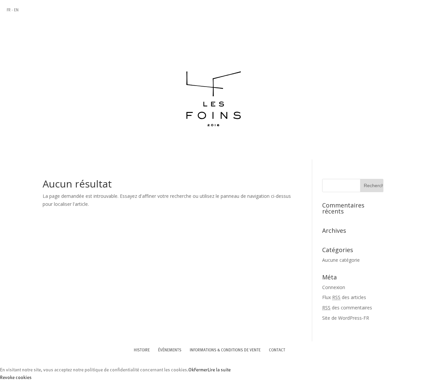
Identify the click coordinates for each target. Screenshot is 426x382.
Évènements (169, 350)
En (16, 10)
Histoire (142, 350)
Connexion (333, 287)
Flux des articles (344, 297)
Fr (9, 10)
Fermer (201, 370)
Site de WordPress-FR (345, 318)
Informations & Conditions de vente (225, 350)
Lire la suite (219, 370)
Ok (191, 370)
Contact (277, 350)
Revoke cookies (16, 377)
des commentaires (347, 307)
